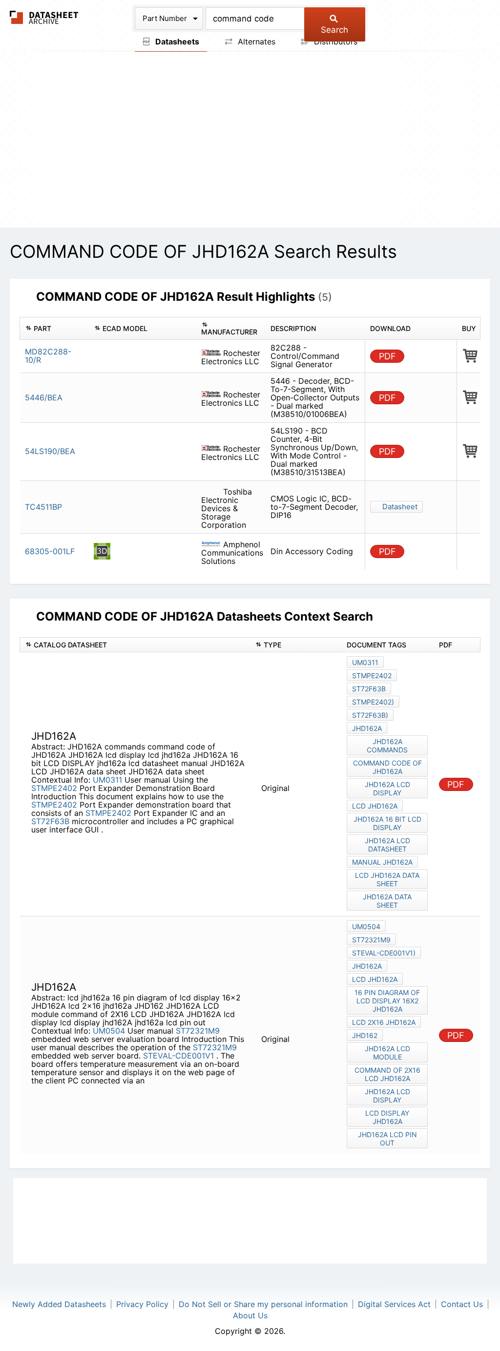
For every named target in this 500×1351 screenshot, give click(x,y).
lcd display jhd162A (387, 1117)
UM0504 (109, 1031)
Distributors (334, 41)
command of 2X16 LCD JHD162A (387, 1074)
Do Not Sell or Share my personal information (263, 1304)
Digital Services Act (394, 1304)
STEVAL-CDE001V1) (384, 953)
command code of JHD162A (387, 767)
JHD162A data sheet (387, 901)
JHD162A (367, 728)
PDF (387, 356)
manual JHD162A (382, 862)
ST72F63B (50, 821)
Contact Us (462, 1304)
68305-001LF (50, 551)
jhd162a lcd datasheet (387, 844)
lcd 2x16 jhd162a (384, 1022)
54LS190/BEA (50, 451)
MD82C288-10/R (48, 356)
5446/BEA (43, 397)
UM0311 (107, 780)
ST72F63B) (370, 715)
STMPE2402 (54, 788)
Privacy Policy (142, 1304)
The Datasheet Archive (44, 17)
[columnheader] (54, 328)
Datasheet (399, 506)
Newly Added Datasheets (59, 1304)
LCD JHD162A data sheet (387, 879)
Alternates (255, 41)
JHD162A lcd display (387, 788)
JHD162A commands (387, 745)
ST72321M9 (198, 1031)
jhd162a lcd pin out (387, 1138)
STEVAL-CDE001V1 (179, 1055)
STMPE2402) (373, 702)
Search (334, 30)
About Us (250, 1315)
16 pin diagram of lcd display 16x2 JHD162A (387, 1000)
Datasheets (176, 41)
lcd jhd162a (374, 806)
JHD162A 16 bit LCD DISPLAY (387, 823)
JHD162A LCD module (387, 1052)
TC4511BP (43, 507)
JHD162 (364, 1035)
